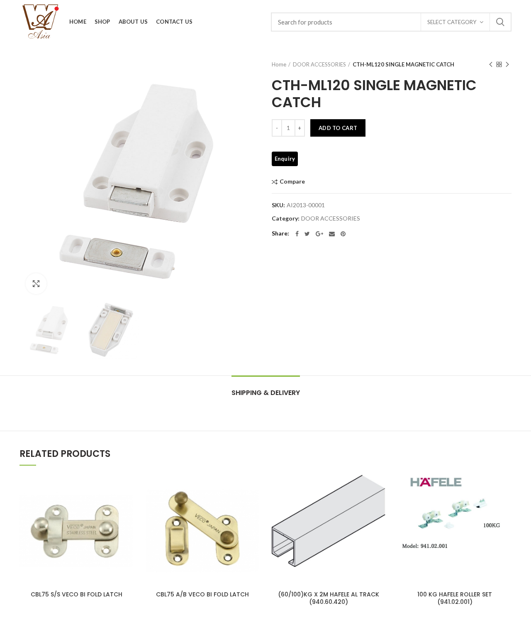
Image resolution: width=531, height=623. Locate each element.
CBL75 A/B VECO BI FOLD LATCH (202, 594)
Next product (507, 64)
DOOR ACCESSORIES (319, 64)
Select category (451, 22)
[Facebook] (297, 233)
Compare (292, 182)
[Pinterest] (343, 233)
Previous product (491, 64)
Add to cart (338, 128)
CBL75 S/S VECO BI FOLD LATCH (76, 594)
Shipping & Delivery (265, 392)
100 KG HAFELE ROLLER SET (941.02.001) (454, 598)
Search (500, 22)
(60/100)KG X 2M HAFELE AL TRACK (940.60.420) (328, 598)
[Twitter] (307, 233)
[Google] (319, 233)
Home (279, 64)
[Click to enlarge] (36, 283)
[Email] (332, 233)
